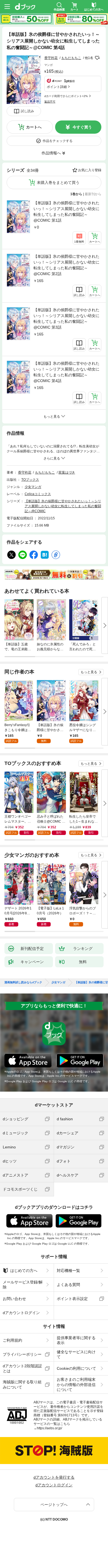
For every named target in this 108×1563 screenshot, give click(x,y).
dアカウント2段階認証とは (22, 1368)
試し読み (27, 111)
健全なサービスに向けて (76, 1354)
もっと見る (89, 672)
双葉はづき (66, 472)
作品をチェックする (58, 141)
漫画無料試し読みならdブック (23, 982)
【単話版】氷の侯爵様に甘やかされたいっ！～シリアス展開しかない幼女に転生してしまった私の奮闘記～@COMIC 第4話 (66, 372)
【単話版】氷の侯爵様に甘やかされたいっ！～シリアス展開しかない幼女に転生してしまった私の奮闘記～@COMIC (63, 506)
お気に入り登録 (89, 170)
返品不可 (49, 101)
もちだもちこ (71, 58)
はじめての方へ (23, 1270)
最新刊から (93, 194)
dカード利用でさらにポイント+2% (66, 96)
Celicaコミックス (38, 494)
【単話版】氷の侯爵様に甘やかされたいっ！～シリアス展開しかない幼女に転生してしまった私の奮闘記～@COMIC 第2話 (66, 265)
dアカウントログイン (21, 1312)
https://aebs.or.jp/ (49, 1428)
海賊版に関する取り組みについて (22, 1384)
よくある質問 (68, 1284)
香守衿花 (51, 58)
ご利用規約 (12, 1340)
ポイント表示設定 (72, 1298)
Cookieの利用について (76, 1368)
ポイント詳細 (57, 87)
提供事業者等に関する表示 (76, 1340)
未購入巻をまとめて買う (58, 182)
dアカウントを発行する (54, 1477)
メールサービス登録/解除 (23, 1284)
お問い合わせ (14, 1298)
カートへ (34, 127)
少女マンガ (33, 487)
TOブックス (30, 480)
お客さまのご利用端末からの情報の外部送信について (76, 1384)
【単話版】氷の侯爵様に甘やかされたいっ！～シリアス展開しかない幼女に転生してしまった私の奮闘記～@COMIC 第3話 (66, 318)
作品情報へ (51, 153)
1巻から (76, 194)
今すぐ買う (82, 127)
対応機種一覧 (68, 1270)
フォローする (97, 58)
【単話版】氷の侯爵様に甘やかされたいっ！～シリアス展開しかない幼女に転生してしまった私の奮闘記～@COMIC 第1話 (66, 211)
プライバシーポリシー (22, 1354)
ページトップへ (54, 1504)
